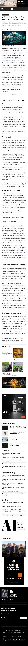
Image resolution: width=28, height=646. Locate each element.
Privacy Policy (17, 582)
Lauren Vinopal (6, 29)
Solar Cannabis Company (10, 298)
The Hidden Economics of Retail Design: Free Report (18, 444)
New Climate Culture (21, 112)
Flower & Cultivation (5, 14)
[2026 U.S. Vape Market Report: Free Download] (5, 439)
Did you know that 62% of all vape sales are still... (17, 432)
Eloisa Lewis (21, 109)
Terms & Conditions (6, 632)
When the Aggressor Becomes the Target (11, 491)
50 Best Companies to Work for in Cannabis (11, 506)
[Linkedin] (8, 600)
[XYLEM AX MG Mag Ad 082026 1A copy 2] (14, 406)
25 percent (4, 242)
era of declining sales (8, 60)
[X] (10, 600)
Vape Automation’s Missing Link (9, 463)
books (21, 252)
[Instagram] (5, 600)
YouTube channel (18, 250)
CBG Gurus (19, 147)
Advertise (8, 630)
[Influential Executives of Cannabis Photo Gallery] (14, 549)
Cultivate (19, 578)
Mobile (24, 632)
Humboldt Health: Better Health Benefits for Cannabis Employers (18, 427)
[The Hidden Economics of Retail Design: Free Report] (5, 445)
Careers (12, 630)
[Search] (26, 9)
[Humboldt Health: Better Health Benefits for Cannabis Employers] (5, 428)
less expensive (14, 210)
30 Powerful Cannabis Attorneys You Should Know (13, 515)
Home (2, 12)
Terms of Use (11, 582)
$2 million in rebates (10, 309)
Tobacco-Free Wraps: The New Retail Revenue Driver (13, 457)
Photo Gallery (6, 539)
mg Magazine (21, 636)
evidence (8, 268)
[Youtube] (13, 600)
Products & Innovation (9, 12)
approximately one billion (15, 333)
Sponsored (5, 451)
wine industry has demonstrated (12, 75)
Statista (3, 276)
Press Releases (18, 630)
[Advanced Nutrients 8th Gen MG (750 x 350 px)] (14, 382)
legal (13, 233)
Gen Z (22, 60)
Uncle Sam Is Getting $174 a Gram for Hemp (11, 509)
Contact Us (19, 632)
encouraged (21, 233)
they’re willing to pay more (15, 69)
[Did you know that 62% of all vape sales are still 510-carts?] (5, 433)
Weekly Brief (11, 578)
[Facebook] (2, 600)
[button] (2, 9)
